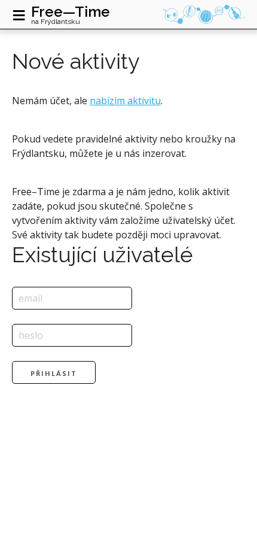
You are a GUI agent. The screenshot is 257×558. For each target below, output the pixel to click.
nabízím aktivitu (125, 100)
